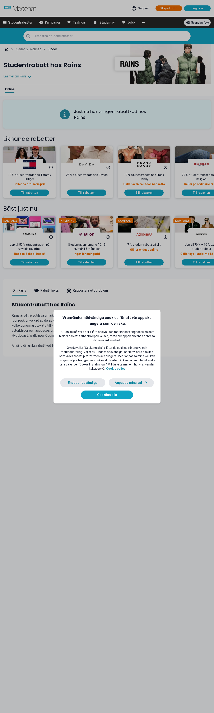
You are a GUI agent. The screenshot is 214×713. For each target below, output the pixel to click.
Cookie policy (115, 368)
